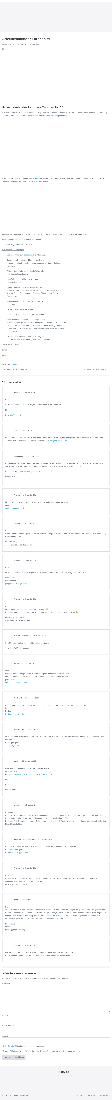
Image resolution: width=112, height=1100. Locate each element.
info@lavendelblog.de (58, 441)
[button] (105, 17)
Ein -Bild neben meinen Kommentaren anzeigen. (26, 1046)
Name (5, 1016)
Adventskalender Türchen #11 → (97, 369)
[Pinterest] (64, 1077)
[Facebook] (59, 1077)
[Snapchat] (71, 1077)
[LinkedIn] (69, 1077)
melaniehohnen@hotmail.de (16, 683)
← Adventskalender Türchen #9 (14, 369)
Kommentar (7, 984)
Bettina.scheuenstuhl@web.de (17, 714)
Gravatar (11, 1046)
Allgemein (13, 364)
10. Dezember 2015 (29, 392)
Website (5, 1036)
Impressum (104, 1095)
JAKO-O (35, 178)
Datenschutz (91, 1095)
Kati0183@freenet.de (13, 415)
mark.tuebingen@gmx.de (15, 508)
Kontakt (79, 1095)
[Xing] (74, 1077)
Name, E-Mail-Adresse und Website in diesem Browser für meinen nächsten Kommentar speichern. (42, 1051)
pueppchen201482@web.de (16, 584)
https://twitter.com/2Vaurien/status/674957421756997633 (33, 774)
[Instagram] (66, 1077)
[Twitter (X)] (61, 1077)
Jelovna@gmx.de (12, 746)
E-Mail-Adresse (8, 1026)
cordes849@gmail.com (19, 853)
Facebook (27, 255)
